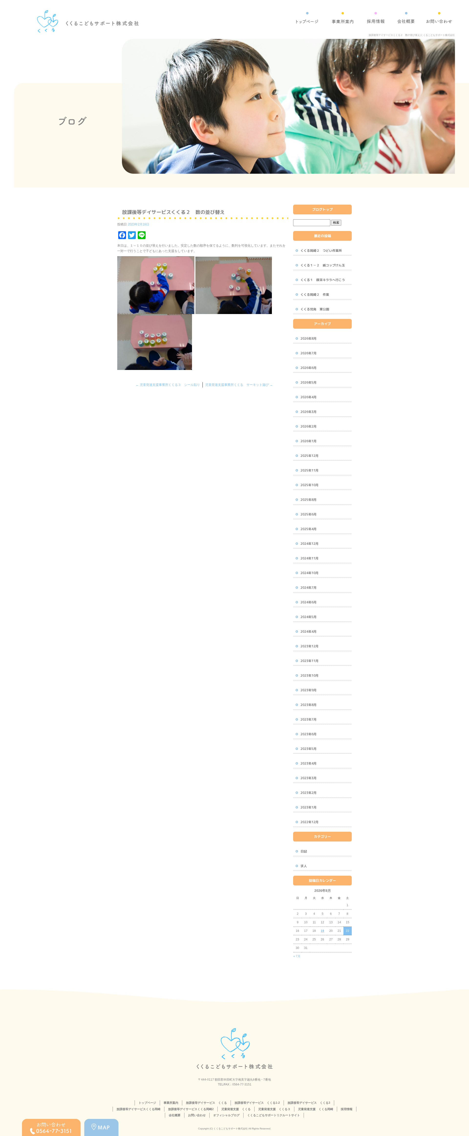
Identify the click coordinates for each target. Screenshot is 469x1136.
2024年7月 (308, 587)
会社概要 (406, 20)
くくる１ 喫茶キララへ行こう (322, 280)
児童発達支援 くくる (236, 1109)
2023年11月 (309, 661)
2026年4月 (308, 397)
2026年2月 (308, 426)
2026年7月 (308, 353)
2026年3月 (308, 412)
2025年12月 (309, 455)
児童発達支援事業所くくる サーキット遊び (239, 385)
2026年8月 (308, 338)
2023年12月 (309, 646)
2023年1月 (308, 807)
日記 (303, 851)
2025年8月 (308, 499)
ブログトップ (322, 209)
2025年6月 (308, 514)
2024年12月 (309, 543)
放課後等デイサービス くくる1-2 (257, 1102)
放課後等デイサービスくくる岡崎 (138, 1109)
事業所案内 (342, 20)
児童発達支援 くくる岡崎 (315, 1109)
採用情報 (375, 20)
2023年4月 (308, 763)
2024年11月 (309, 558)
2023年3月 (308, 778)
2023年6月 (308, 734)
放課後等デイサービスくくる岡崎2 (191, 1109)
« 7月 (296, 956)
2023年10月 (309, 675)
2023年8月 (308, 705)
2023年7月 (308, 719)
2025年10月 (309, 485)
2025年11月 (309, 470)
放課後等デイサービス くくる (206, 1102)
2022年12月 (309, 822)
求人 (303, 866)
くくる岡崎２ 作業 (314, 294)
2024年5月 (308, 617)
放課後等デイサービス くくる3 (309, 1102)
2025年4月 (308, 529)
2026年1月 (308, 441)
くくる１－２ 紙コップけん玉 (322, 265)
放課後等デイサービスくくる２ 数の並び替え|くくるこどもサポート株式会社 (412, 35)
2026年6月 (308, 368)
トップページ (307, 20)
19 (322, 931)
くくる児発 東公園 (314, 309)
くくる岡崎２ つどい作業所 (321, 250)
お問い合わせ (439, 20)
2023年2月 (308, 792)
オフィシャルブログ (226, 1115)
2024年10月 (309, 573)
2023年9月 (308, 690)
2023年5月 (308, 749)
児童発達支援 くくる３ (274, 1109)
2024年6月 (308, 602)
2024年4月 (308, 631)
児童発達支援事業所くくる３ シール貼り (168, 385)
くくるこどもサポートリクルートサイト (273, 1115)
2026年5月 (308, 382)
